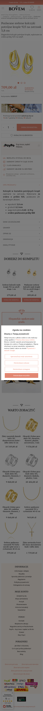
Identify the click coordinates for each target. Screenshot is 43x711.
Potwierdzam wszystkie (21, 375)
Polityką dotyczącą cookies (25, 340)
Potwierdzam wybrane (21, 363)
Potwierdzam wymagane (21, 369)
